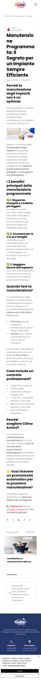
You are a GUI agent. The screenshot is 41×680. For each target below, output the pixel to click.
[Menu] (35, 4)
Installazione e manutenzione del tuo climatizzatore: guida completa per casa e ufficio (19, 560)
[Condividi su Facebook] (7, 520)
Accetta (20, 671)
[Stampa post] (30, 520)
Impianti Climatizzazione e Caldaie (18, 16)
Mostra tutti (30, 532)
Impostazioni (19, 676)
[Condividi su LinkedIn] (19, 520)
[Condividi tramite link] (24, 520)
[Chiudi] (38, 658)
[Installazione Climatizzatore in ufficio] (20, 545)
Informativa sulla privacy (16, 665)
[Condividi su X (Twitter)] (13, 520)
